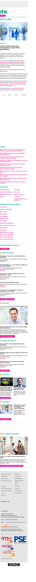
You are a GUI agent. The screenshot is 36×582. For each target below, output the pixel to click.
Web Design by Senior (6, 558)
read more (2, 261)
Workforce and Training (6, 209)
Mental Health (3, 227)
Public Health (3, 221)
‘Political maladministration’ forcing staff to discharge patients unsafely (11, 168)
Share (16, 95)
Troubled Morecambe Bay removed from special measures (12, 182)
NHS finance (3, 230)
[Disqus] (14, 121)
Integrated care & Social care (7, 225)
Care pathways (4, 216)
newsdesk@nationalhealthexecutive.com (16, 522)
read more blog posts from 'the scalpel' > (11, 466)
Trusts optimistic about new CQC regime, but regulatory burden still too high (11, 157)
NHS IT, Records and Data (7, 239)
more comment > (5, 398)
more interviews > (5, 419)
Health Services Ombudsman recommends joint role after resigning (14, 175)
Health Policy (3, 207)
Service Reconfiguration (6, 237)
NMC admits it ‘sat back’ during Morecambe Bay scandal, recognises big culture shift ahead (12, 150)
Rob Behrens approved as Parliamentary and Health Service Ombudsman (13, 161)
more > (17, 333)
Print (3, 95)
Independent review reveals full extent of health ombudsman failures (12, 164)
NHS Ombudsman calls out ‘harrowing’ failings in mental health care (12, 154)
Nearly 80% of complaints (6, 69)
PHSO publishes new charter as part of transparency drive (14, 172)
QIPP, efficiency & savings (7, 232)
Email (9, 95)
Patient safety (3, 214)
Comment (23, 95)
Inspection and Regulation (7, 223)
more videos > (4, 248)
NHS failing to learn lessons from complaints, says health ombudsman (13, 179)
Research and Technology (7, 234)
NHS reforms (3, 211)
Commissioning (4, 218)
